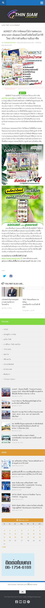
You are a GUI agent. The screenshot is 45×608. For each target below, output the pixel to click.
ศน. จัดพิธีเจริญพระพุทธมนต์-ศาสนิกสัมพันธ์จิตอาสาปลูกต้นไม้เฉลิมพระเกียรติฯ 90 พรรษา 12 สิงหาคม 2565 (27, 426)
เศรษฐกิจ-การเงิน (10, 334)
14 (28, 534)
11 (10, 534)
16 (40, 534)
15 (34, 534)
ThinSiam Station (9, 379)
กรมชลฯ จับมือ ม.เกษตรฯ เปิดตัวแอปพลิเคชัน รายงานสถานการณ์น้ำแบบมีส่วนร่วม (26, 438)
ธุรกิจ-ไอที (5, 25)
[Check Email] (24, 601)
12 (15, 534)
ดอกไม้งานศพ (7, 98)
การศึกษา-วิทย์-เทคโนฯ (12, 344)
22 (34, 537)
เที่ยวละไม (7, 359)
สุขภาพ (6, 354)
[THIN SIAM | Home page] (22, 14)
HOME (6, 329)
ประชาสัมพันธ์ (15, 25)
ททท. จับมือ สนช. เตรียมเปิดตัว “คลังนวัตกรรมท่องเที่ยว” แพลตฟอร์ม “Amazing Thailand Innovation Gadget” (27, 485)
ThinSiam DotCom (10, 43)
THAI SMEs (7, 349)
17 (4, 537)
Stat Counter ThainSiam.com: (18, 584)
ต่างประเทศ (8, 369)
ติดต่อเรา (7, 374)
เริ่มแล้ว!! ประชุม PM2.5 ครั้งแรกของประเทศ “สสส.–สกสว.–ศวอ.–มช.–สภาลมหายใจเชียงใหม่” (27, 414)
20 (22, 537)
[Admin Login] (28, 601)
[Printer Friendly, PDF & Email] (22, 93)
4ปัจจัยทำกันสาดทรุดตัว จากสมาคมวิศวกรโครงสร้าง (10, 302)
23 (40, 537)
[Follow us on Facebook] (16, 601)
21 (28, 537)
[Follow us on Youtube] (20, 601)
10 (4, 534)
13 (22, 534)
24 (4, 541)
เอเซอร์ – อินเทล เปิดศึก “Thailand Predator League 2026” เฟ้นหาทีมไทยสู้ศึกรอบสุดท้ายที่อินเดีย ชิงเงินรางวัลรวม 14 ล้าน (27, 391)
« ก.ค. (4, 547)
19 (15, 537)
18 (10, 537)
